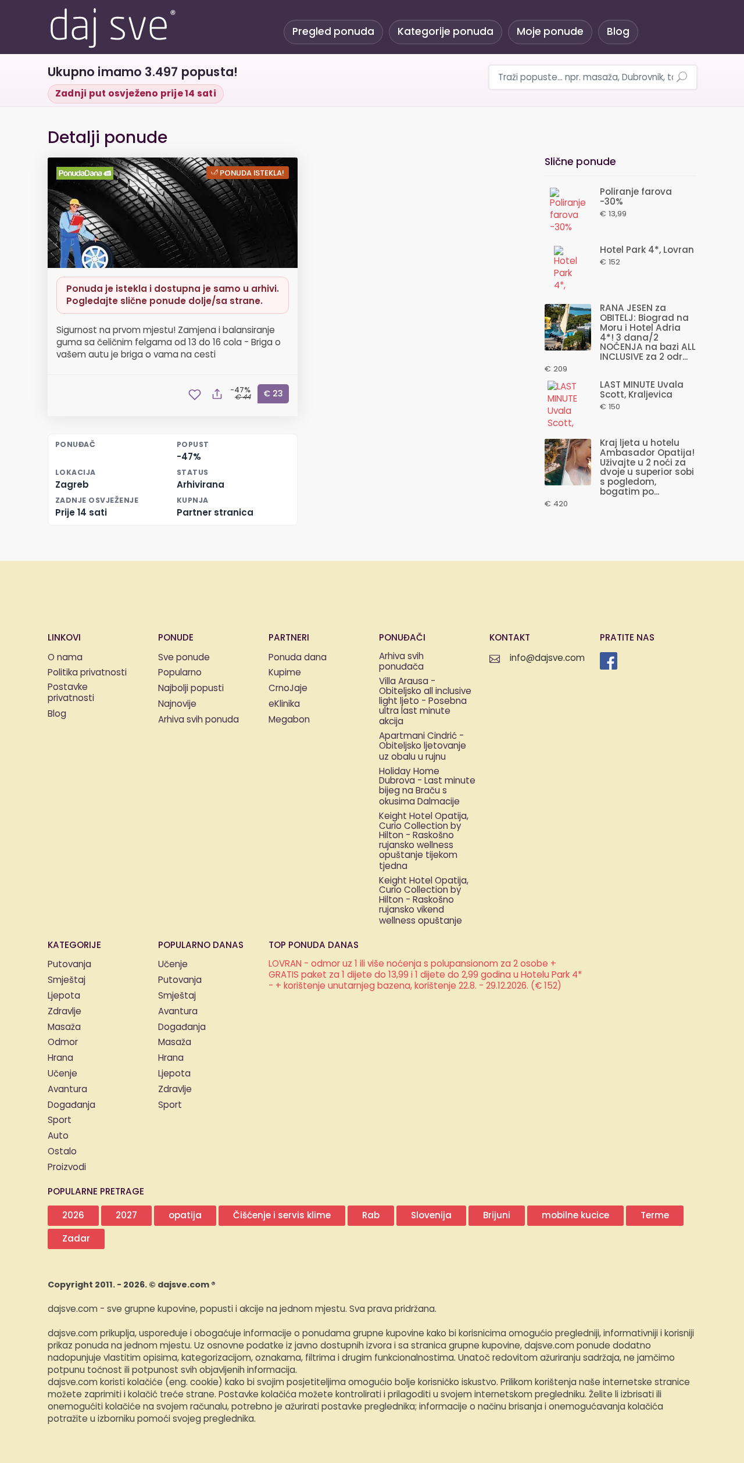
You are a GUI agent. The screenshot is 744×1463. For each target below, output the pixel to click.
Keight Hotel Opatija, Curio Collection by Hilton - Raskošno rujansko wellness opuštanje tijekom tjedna (423, 842)
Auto (58, 1136)
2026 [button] (73, 1215)
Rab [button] (371, 1215)
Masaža (64, 1027)
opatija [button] (185, 1215)
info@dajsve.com (547, 658)
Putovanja (69, 964)
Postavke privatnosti (71, 693)
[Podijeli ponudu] (217, 394)
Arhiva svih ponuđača (401, 662)
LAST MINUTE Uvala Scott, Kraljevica (642, 390)
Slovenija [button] (431, 1215)
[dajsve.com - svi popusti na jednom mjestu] (112, 26)
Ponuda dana (298, 657)
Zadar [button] (76, 1238)
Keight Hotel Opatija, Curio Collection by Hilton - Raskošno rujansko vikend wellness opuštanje (423, 902)
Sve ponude (184, 657)
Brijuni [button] (496, 1215)
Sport (59, 1120)
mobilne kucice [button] (575, 1215)
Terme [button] (655, 1215)
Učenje (62, 1073)
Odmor (63, 1042)
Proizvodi (67, 1167)
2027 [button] (126, 1215)
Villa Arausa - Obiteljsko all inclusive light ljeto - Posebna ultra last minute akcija (425, 702)
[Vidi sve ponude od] (86, 173)
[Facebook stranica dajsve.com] (608, 661)
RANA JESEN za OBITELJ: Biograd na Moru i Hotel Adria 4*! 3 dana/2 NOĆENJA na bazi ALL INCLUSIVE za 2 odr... (648, 333)
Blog (618, 32)
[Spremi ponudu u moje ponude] (194, 394)
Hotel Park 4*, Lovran (647, 250)
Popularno (180, 672)
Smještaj (66, 980)
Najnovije (177, 704)
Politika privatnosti (87, 672)
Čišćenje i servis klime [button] (282, 1215)
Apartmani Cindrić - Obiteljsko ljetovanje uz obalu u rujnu (422, 747)
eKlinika (284, 704)
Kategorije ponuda (445, 32)
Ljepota (64, 995)
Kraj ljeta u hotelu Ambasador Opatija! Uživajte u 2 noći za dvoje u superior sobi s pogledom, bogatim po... (647, 468)
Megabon (289, 719)
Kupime (285, 672)
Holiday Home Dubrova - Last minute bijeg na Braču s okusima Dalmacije (427, 787)
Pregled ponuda (333, 32)
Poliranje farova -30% (636, 197)
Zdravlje (64, 1011)
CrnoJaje (288, 688)
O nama (65, 657)
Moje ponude (550, 32)
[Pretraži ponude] (682, 78)
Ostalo (62, 1151)
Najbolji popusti (191, 688)
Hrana (60, 1058)
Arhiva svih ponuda (198, 719)
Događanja (71, 1105)
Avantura (67, 1089)
